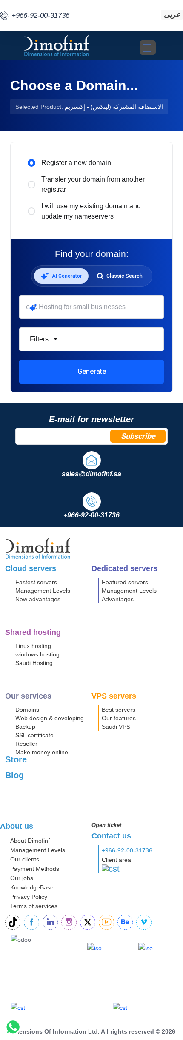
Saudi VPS (116, 726)
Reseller (26, 743)
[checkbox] (32, 390)
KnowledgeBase (32, 887)
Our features (119, 718)
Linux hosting (33, 645)
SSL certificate (34, 735)
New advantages (37, 599)
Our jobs (21, 878)
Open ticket (106, 825)
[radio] (31, 163)
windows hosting (37, 654)
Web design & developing (49, 718)
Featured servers (125, 582)
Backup (25, 726)
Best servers (118, 709)
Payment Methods (34, 868)
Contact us (111, 836)
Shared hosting (33, 632)
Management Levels (42, 590)
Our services (28, 696)
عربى (172, 15)
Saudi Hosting (34, 662)
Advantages (118, 599)
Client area (116, 859)
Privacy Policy (28, 896)
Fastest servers (36, 582)
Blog (14, 775)
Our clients (24, 859)
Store (16, 759)
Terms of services (33, 906)
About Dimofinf (30, 840)
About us (16, 826)
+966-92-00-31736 (127, 850)
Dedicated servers (124, 568)
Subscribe (138, 436)
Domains (27, 709)
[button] (91, 339)
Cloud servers (30, 568)
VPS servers (114, 696)
